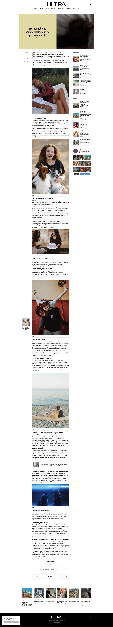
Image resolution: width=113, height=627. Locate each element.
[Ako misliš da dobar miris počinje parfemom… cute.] (76, 163)
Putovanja (29, 599)
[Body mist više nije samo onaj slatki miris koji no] (82, 163)
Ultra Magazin (25, 52)
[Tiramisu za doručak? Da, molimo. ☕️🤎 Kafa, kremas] (82, 169)
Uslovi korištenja (56, 622)
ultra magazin (52, 569)
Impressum (56, 624)
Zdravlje (23, 600)
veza (56, 569)
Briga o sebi (42, 462)
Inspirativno (47, 462)
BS (78, 8)
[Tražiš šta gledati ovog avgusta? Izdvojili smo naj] (88, 169)
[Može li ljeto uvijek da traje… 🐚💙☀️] (88, 157)
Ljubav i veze (53, 599)
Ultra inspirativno (46, 569)
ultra (41, 569)
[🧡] (88, 163)
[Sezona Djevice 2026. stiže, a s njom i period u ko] (76, 157)
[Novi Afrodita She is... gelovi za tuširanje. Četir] (82, 157)
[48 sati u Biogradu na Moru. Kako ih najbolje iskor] (76, 169)
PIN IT (51, 90)
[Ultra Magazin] (56, 4)
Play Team (63, 620)
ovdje (9, 619)
